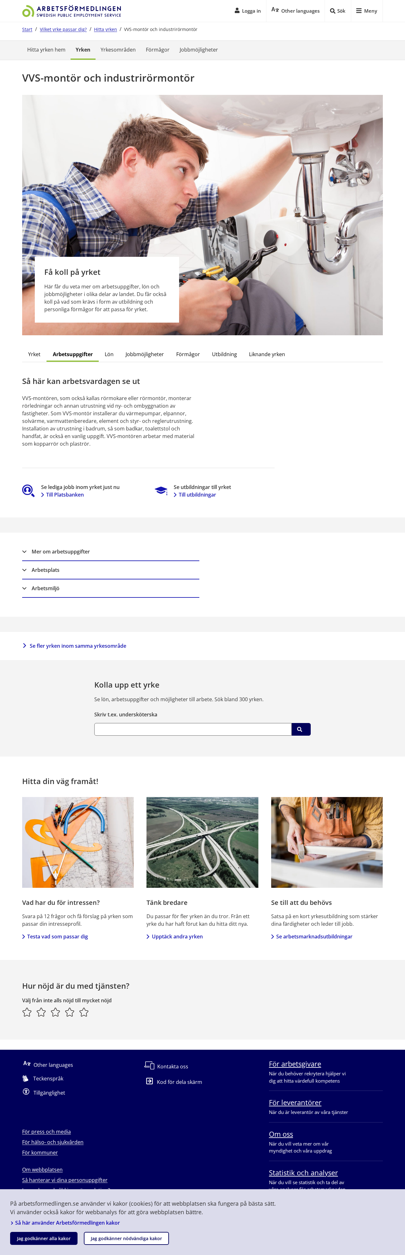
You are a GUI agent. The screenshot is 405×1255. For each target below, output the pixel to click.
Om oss (281, 1134)
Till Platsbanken (65, 494)
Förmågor (158, 49)
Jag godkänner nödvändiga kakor (126, 1238)
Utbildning (224, 354)
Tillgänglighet (49, 1092)
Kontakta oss (172, 1066)
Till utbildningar (197, 494)
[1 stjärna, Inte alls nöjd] (27, 1012)
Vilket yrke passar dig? (63, 29)
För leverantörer (295, 1102)
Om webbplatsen (42, 1169)
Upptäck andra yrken (177, 936)
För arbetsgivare (295, 1063)
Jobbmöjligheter (199, 49)
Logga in (251, 11)
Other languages (53, 1064)
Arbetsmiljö (45, 588)
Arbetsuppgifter (73, 354)
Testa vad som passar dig (57, 936)
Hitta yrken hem (46, 49)
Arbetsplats (45, 569)
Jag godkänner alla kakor (44, 1238)
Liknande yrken (267, 354)
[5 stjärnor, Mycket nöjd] (84, 1012)
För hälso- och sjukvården (53, 1142)
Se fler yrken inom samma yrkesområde (78, 645)
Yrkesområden (118, 49)
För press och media (46, 1131)
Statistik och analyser (303, 1172)
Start (27, 29)
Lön (109, 354)
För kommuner (40, 1152)
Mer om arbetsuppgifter (61, 551)
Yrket (34, 354)
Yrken (83, 49)
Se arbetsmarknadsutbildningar (314, 936)
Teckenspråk (48, 1078)
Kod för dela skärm (179, 1082)
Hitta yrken (105, 29)
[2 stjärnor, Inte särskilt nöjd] (41, 1012)
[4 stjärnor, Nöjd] (70, 1012)
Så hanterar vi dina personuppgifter (65, 1180)
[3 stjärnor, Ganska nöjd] (55, 1012)
